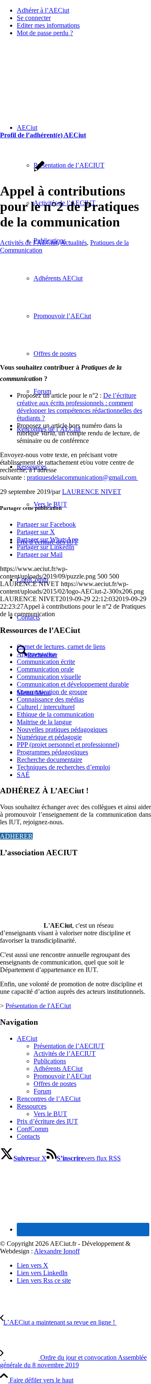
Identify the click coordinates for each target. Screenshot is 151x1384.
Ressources (32, 1106)
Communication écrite (46, 661)
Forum (42, 1091)
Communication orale (45, 669)
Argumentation (37, 654)
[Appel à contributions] (75, 348)
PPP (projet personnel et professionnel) (68, 744)
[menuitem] (84, 10)
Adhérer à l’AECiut (43, 10)
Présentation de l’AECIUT (69, 1046)
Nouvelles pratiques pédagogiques (62, 729)
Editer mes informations (48, 25)
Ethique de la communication (55, 714)
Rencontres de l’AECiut (49, 1098)
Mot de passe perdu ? (45, 32)
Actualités (73, 242)
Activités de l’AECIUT (65, 1053)
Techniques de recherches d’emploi (63, 767)
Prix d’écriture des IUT (47, 1121)
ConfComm (32, 1128)
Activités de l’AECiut (28, 242)
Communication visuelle (49, 676)
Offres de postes (55, 1083)
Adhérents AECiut (58, 1068)
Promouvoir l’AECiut (62, 1076)
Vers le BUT (50, 1113)
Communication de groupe (52, 691)
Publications (50, 1061)
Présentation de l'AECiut (38, 1005)
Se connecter (34, 17)
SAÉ (23, 774)
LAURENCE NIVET (91, 491)
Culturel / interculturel (46, 706)
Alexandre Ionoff (57, 1251)
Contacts (28, 1136)
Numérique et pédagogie (49, 737)
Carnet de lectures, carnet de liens (61, 646)
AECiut (27, 1038)
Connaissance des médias (50, 699)
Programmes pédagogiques (52, 752)
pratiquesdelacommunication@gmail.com (82, 477)
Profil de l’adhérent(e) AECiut (43, 135)
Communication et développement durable (73, 684)
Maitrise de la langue (44, 721)
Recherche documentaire (49, 759)
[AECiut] (63, 83)
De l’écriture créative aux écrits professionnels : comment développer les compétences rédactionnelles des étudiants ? (79, 407)
